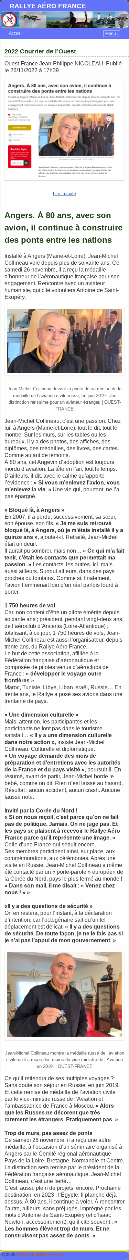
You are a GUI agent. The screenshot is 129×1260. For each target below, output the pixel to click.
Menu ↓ (112, 33)
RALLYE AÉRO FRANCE (48, 6)
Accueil (16, 33)
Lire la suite (64, 193)
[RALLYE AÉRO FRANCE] (64, 19)
